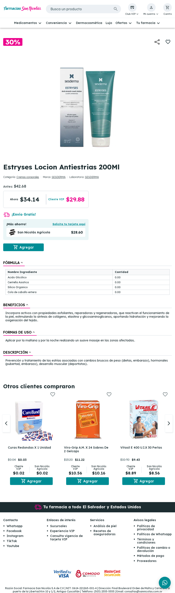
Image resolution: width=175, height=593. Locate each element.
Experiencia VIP (62, 531)
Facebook (14, 531)
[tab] (14, 263)
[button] (132, 9)
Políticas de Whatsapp (154, 534)
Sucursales (58, 526)
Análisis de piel (105, 526)
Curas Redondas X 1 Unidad (29, 447)
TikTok (12, 541)
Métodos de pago (150, 556)
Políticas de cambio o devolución (153, 549)
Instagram (15, 536)
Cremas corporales (27, 177)
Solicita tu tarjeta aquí (68, 224)
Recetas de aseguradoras (104, 532)
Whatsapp (14, 526)
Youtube (13, 546)
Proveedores (146, 561)
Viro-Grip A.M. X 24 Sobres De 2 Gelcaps (86, 449)
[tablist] (87, 314)
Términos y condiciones (146, 540)
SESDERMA (59, 177)
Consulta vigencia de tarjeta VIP (66, 537)
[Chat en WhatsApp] (165, 583)
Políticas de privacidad (146, 527)
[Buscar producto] (115, 9)
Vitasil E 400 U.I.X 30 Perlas (141, 447)
